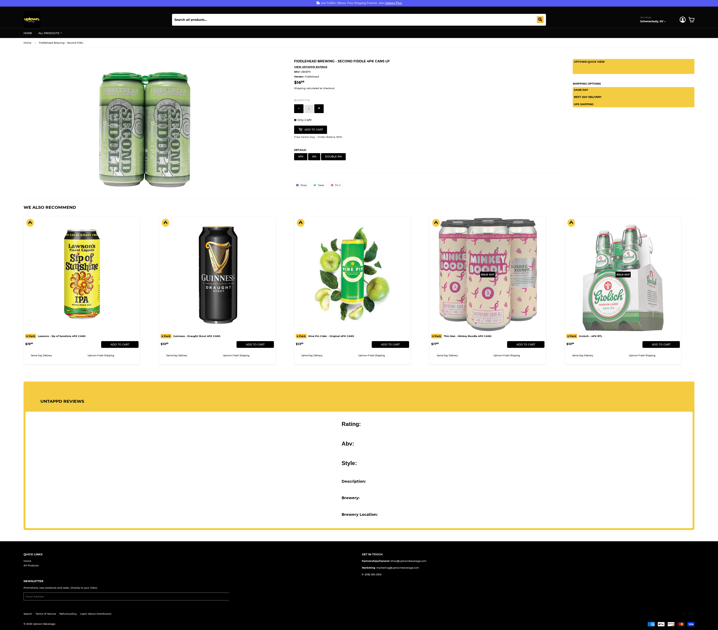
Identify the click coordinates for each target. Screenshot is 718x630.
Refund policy (68, 613)
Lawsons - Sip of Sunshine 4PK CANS (55, 336)
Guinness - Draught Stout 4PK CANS (191, 336)
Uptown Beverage (44, 623)
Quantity (302, 100)
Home (28, 33)
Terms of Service (46, 613)
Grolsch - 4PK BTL (584, 336)
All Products (49, 33)
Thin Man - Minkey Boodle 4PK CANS (461, 336)
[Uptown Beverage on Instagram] (691, 614)
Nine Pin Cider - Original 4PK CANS (325, 336)
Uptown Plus (393, 3)
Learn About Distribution (95, 613)
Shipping (300, 88)
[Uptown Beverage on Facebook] (684, 614)
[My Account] (683, 19)
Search (28, 613)
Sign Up (236, 596)
